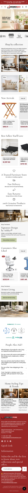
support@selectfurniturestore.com (11, 437)
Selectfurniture (15, 486)
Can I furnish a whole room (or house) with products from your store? (12, 373)
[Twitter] (8, 441)
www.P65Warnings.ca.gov (10, 482)
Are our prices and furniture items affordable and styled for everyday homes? (13, 362)
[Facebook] (2, 441)
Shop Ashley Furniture (9, 240)
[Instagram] (5, 441)
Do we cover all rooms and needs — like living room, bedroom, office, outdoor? (13, 356)
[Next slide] (26, 2)
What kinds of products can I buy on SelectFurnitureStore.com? (12, 350)
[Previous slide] (1, 2)
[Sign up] (24, 469)
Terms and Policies (14, 491)
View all (23, 98)
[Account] (22, 7)
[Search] (5, 7)
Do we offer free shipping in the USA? (12, 368)
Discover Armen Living (9, 297)
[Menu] (2, 7)
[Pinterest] (10, 441)
